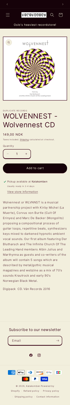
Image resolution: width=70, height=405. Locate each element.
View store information (22, 191)
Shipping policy (24, 396)
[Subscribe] (57, 340)
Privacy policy (51, 391)
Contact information (47, 396)
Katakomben (33, 386)
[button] (8, 15)
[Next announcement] (63, 4)
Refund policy (31, 391)
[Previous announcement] (7, 4)
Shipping (24, 139)
